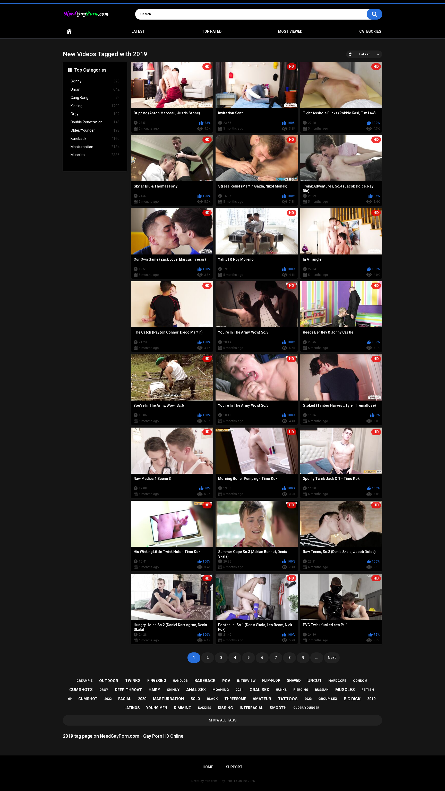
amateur (262, 698)
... (316, 658)
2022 (108, 699)
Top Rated (211, 31)
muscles (345, 689)
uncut (314, 680)
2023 (308, 699)
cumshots (81, 689)
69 (70, 699)
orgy (103, 690)
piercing (300, 690)
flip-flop (271, 680)
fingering (156, 680)
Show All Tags (222, 720)
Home (69, 31)
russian (322, 690)
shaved (294, 680)
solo (195, 699)
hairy (154, 689)
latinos (132, 708)
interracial (251, 708)
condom (360, 681)
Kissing (95, 106)
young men (156, 708)
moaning (220, 690)
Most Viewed (290, 31)
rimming (182, 707)
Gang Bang (95, 98)
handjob (180, 681)
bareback (205, 680)
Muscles (95, 155)
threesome (235, 699)
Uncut (95, 89)
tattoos (288, 698)
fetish (368, 690)
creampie (84, 681)
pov (226, 680)
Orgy (95, 114)
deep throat (128, 689)
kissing (225, 707)
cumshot (88, 698)
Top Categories (90, 70)
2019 (371, 699)
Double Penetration (95, 122)
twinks (133, 680)
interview (246, 681)
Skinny (95, 81)
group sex (327, 699)
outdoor (108, 680)
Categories (370, 31)
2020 (142, 699)
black (212, 699)
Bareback (95, 139)
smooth (278, 707)
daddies (204, 708)
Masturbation (95, 147)
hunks (281, 690)
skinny (173, 690)
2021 (239, 690)
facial (124, 698)
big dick (352, 698)
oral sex (259, 689)
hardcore (337, 681)
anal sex (196, 689)
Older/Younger (95, 130)
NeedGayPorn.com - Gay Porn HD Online (219, 781)
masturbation (168, 698)
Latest (138, 31)
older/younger (306, 708)
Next (332, 658)
